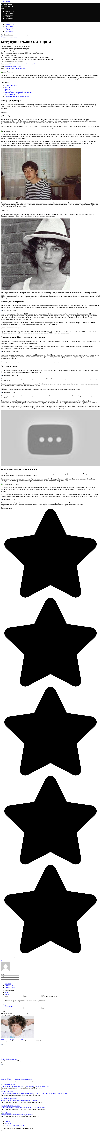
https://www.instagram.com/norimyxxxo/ (22, 64)
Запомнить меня (50, 996)
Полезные (8, 984)
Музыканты (9, 15)
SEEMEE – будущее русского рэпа (12, 1039)
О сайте (7, 1121)
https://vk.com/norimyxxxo (12, 66)
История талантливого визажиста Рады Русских (17, 1114)
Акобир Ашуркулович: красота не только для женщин (19, 1100)
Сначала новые (10, 985)
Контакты (8, 1123)
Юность (7, 89)
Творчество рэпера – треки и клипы (17, 96)
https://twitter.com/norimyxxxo (16, 68)
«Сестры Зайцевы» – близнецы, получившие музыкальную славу (23, 1107)
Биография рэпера (11, 85)
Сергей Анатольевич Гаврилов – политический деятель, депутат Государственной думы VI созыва (34, 1093)
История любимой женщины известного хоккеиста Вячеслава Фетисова (25, 1086)
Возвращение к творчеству (14, 91)
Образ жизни (9, 18)
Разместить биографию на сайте (15, 1125)
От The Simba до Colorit (9, 1059)
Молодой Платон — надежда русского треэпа (16, 1079)
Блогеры (7, 16)
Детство (7, 87)
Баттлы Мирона (10, 94)
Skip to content (5, 1)
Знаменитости (9, 11)
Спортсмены (9, 13)
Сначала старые (10, 987)
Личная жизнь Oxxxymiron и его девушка (19, 93)
